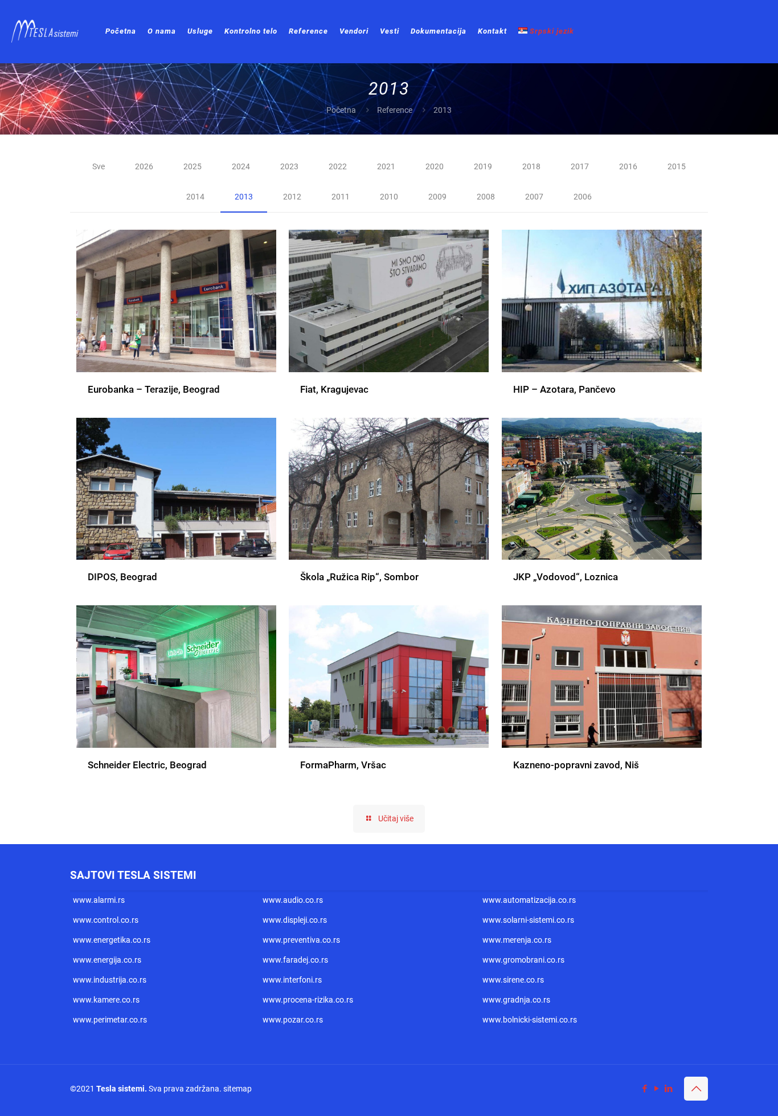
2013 (244, 196)
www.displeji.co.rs (295, 919)
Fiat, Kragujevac (334, 389)
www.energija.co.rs (107, 959)
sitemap (237, 1088)
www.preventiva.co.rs (301, 939)
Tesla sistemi (120, 1088)
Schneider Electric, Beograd (147, 765)
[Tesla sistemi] (47, 31)
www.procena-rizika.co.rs (308, 999)
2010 (389, 196)
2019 (483, 166)
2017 (580, 166)
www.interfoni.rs (292, 979)
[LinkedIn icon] (668, 1089)
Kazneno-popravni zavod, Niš (576, 765)
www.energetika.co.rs (111, 939)
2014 (195, 196)
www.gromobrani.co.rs (523, 959)
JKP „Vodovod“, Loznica (565, 577)
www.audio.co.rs (293, 900)
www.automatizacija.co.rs (529, 900)
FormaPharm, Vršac (343, 765)
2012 (292, 196)
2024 (241, 166)
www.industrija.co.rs (109, 979)
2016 (628, 166)
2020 (434, 166)
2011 (340, 196)
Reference (394, 110)
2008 (486, 196)
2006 (583, 196)
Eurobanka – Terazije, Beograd (154, 389)
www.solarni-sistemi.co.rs (528, 919)
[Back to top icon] (696, 1089)
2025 (192, 166)
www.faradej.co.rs (295, 959)
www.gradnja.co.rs (516, 999)
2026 (144, 166)
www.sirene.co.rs (513, 979)
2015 (677, 166)
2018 (531, 166)
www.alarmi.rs (99, 900)
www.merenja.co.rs (516, 939)
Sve (98, 166)
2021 (386, 166)
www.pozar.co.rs (293, 1019)
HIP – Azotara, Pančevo (564, 389)
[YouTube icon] (656, 1089)
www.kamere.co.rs (106, 999)
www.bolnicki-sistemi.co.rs (529, 1019)
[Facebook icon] (644, 1089)
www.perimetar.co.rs (110, 1019)
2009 (437, 196)
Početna (341, 110)
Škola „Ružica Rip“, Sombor (359, 577)
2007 (534, 196)
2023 (289, 166)
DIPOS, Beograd (122, 577)
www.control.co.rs (105, 919)
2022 (338, 166)
